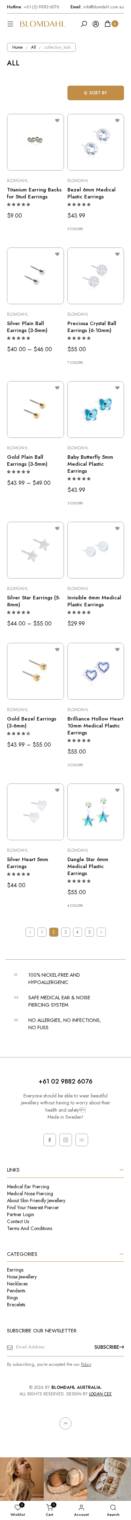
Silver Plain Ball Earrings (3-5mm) (27, 327)
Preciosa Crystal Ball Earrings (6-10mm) (91, 327)
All (33, 47)
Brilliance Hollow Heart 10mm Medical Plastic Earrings (95, 725)
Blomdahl (17, 181)
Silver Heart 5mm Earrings (27, 863)
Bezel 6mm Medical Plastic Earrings (91, 193)
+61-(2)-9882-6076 (33, 7)
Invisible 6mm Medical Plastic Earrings (94, 601)
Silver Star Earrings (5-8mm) (33, 601)
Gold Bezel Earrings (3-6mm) (31, 722)
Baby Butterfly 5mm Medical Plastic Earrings (90, 464)
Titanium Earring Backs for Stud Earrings (34, 193)
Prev (30, 932)
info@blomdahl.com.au (97, 7)
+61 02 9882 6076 (65, 1081)
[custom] (49, 1140)
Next (101, 932)
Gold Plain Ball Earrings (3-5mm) (27, 460)
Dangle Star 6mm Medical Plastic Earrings (87, 866)
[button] (19, 204)
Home (17, 47)
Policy (86, 1364)
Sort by (98, 93)
